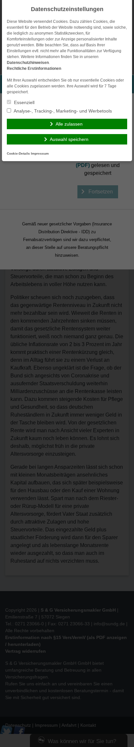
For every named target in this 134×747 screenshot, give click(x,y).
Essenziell (23, 102)
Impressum (40, 153)
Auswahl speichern (69, 139)
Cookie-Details (18, 153)
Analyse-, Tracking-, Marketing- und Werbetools (62, 111)
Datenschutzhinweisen (28, 62)
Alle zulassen (69, 124)
